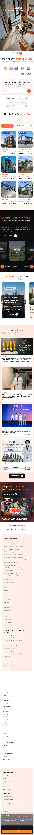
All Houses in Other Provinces (11, 666)
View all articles (10, 494)
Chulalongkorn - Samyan (9, 552)
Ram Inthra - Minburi (8, 570)
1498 (23, 526)
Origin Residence (7, 725)
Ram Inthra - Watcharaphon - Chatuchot (13, 640)
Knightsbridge (6, 706)
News (4, 787)
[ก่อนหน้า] (2, 266)
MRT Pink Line (7, 610)
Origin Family (6, 806)
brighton (5, 750)
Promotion (6, 693)
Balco (4, 739)
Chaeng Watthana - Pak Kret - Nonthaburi (13, 554)
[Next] (20, 53)
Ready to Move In (11, 98)
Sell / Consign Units (8, 796)
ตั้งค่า (17, 824)
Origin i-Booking (7, 696)
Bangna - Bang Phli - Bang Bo (10, 648)
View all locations (8, 236)
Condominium (7, 678)
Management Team (8, 781)
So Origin (5, 709)
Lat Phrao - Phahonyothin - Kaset (11, 544)
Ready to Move (7, 126)
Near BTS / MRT (23, 98)
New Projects (10, 102)
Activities (5, 809)
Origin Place (6, 712)
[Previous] (13, 53)
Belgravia (5, 736)
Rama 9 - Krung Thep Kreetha (10, 646)
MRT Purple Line (7, 613)
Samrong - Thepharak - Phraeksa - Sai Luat (14, 576)
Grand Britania (6, 734)
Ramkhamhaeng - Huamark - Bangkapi (12, 568)
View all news (17, 476)
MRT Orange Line (8, 608)
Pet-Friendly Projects (22, 102)
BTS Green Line (7, 600)
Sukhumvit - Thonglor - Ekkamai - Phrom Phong (14, 546)
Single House (6, 681)
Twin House (6, 684)
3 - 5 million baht (8, 622)
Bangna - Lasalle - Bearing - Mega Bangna (13, 557)
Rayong (5, 585)
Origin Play (5, 714)
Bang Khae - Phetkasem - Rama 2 (11, 573)
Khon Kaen (6, 590)
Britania (5, 731)
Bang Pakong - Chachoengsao (11, 659)
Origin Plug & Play (7, 717)
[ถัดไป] (32, 266)
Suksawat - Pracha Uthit (9, 638)
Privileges (5, 812)
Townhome (6, 687)
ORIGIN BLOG (6, 790)
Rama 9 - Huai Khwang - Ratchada (11, 549)
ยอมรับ (17, 831)
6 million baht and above (9, 625)
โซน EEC (5, 593)
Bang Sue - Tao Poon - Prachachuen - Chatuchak (15, 560)
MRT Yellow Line (7, 602)
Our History (5, 778)
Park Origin (5, 704)
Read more (27, 364)
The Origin (5, 720)
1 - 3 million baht (8, 620)
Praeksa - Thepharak (8, 643)
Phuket (5, 588)
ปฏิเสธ (17, 827)
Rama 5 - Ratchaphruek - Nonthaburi (12, 651)
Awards (5, 784)
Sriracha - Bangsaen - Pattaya (11, 582)
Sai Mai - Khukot (7, 656)
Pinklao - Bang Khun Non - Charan (11, 562)
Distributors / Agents (8, 799)
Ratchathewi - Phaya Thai (9, 565)
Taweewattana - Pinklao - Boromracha (13, 654)
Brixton (4, 722)
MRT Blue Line (7, 605)
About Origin (6, 775)
